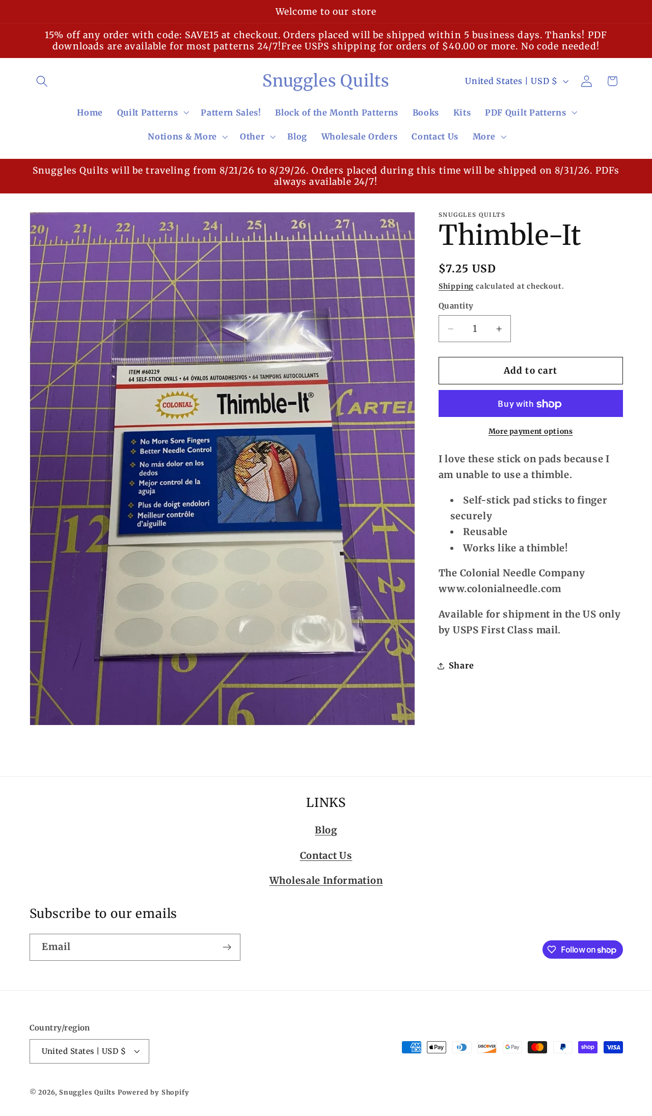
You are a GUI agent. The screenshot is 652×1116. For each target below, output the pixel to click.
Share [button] (461, 666)
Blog (326, 830)
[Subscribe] (227, 947)
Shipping (456, 286)
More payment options (530, 431)
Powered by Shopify (153, 1092)
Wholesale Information (326, 880)
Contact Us (326, 855)
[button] (43, 81)
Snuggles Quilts (87, 1092)
